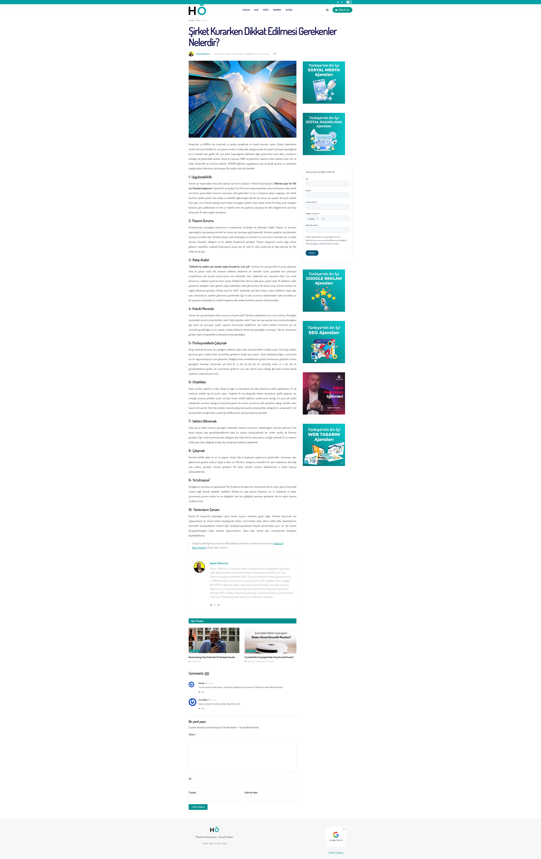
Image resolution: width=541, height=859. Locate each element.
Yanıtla (203, 692)
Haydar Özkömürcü (203, 54)
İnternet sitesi (251, 792)
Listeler (246, 10)
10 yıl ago (210, 683)
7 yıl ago (213, 700)
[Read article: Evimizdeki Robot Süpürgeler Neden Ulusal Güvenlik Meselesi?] (270, 641)
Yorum (193, 734)
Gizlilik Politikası (336, 852)
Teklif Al (344, 9)
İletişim (289, 10)
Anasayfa (191, 20)
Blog (256, 10)
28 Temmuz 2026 (195, 661)
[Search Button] (327, 9)
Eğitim (265, 10)
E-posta (192, 792)
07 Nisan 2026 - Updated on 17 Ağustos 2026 (260, 661)
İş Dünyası (204, 20)
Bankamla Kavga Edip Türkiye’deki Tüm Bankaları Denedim (212, 657)
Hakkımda (277, 10)
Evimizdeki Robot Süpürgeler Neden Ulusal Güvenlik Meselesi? (269, 657)
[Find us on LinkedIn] (338, 2)
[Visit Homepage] (197, 10)
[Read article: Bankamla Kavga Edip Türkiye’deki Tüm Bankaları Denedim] (214, 641)
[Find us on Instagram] (341, 2)
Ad (190, 778)
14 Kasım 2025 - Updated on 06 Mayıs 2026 (229, 54)
